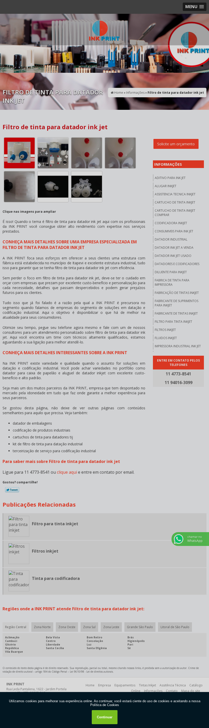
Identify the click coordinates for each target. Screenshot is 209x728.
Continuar (104, 717)
